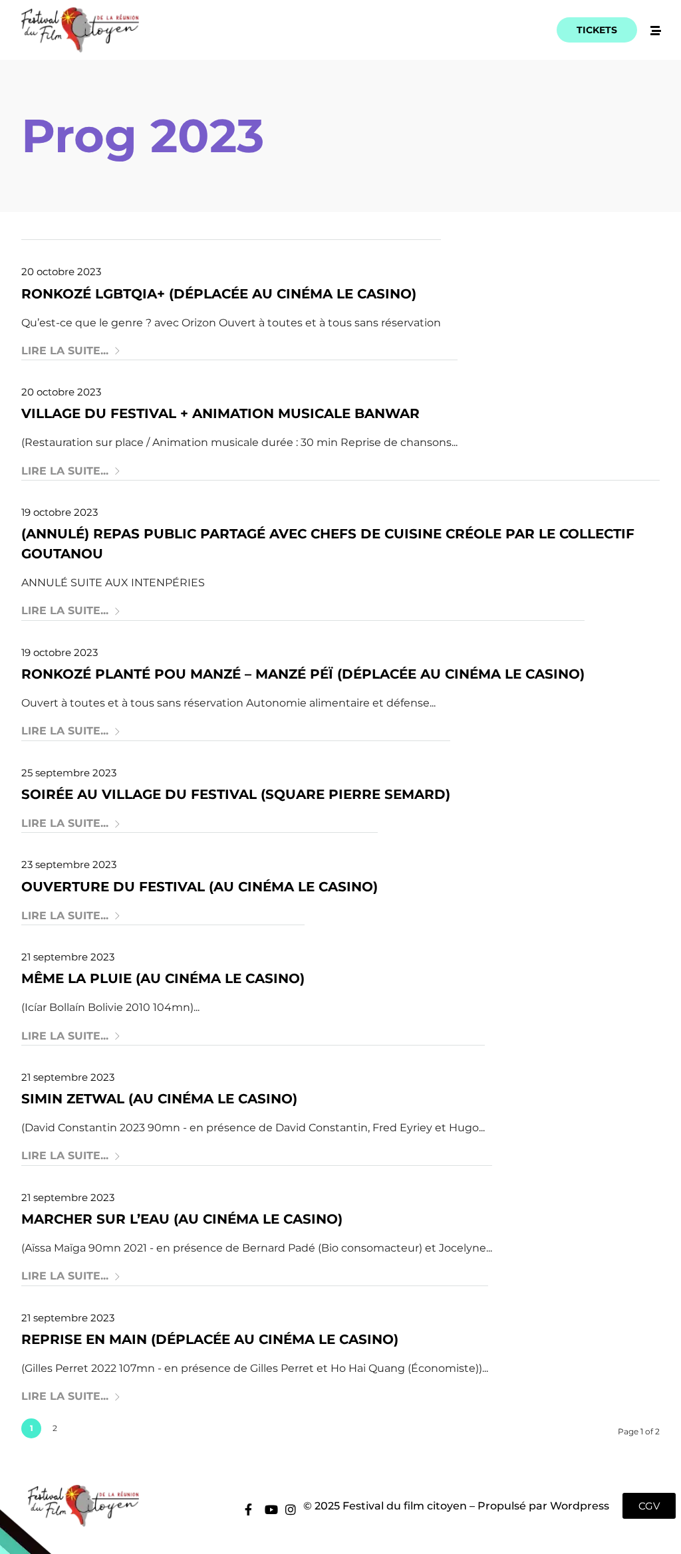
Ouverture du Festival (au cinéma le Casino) (199, 887)
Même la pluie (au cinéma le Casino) (163, 978)
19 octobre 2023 (59, 512)
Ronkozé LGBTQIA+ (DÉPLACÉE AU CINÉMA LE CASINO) (218, 294)
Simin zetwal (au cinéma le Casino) (159, 1099)
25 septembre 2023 (68, 772)
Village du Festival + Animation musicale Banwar (220, 413)
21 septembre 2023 (67, 956)
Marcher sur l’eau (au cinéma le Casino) (181, 1219)
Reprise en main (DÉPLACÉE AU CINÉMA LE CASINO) (209, 1339)
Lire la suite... (64, 350)
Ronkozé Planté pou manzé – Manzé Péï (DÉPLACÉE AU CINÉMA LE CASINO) (303, 674)
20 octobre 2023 (61, 271)
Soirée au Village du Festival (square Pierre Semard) (235, 794)
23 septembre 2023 (68, 864)
